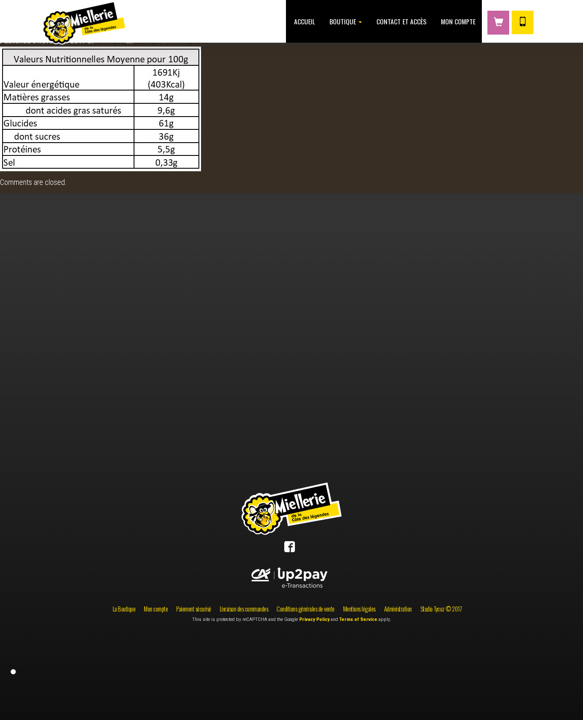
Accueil (303, 21)
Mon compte (457, 21)
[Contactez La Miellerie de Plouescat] (522, 22)
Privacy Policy (314, 619)
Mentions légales (359, 608)
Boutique (343, 21)
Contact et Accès (400, 21)
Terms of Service (358, 619)
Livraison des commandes (244, 608)
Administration (398, 608)
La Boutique (124, 608)
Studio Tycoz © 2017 (441, 608)
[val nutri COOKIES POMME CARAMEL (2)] (100, 107)
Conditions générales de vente (306, 608)
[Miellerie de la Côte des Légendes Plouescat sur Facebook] (289, 548)
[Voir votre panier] (498, 23)
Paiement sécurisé (193, 608)
